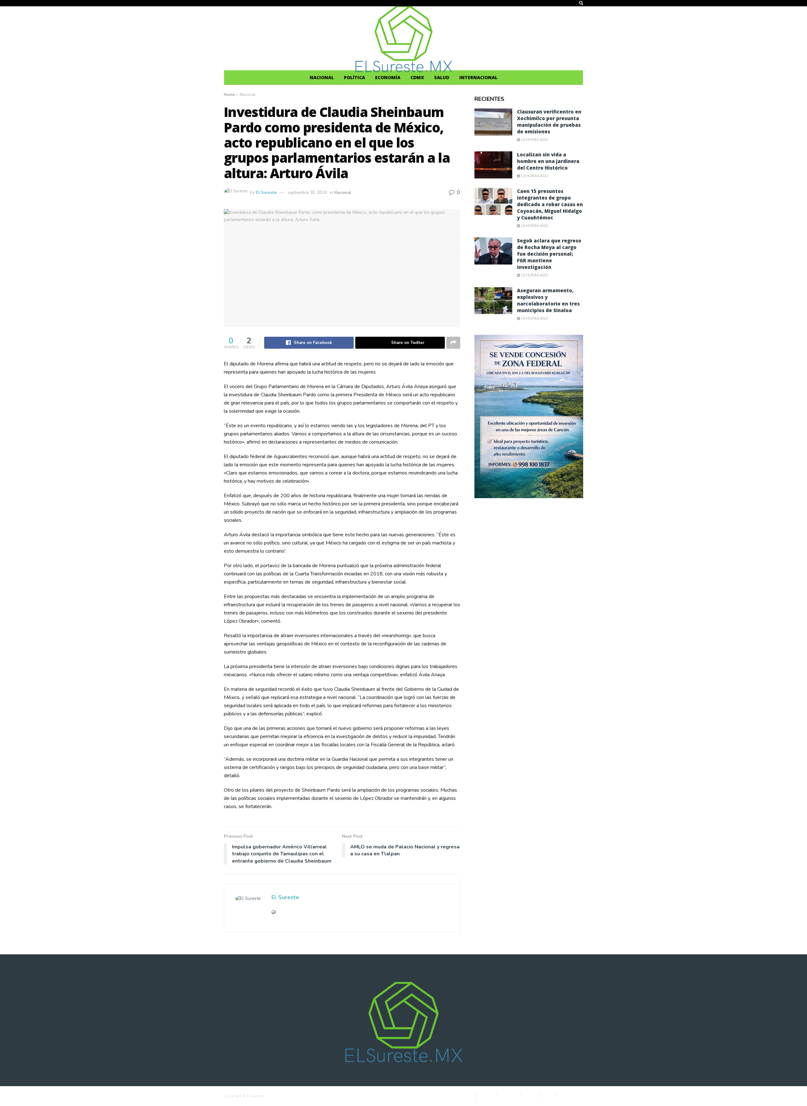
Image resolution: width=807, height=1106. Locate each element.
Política (354, 77)
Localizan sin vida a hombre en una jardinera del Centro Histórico (548, 161)
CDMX (417, 77)
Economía (387, 77)
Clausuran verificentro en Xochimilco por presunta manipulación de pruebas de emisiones (549, 121)
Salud (441, 77)
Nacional (322, 77)
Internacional (478, 77)
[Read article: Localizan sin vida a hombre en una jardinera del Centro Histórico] (493, 164)
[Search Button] (581, 3)
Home (229, 94)
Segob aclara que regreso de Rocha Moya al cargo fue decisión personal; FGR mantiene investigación (549, 253)
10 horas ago (534, 139)
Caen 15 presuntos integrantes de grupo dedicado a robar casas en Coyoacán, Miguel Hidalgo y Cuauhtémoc (550, 204)
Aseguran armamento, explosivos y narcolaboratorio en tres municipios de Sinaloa (548, 300)
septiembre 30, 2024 (307, 192)
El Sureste (266, 192)
